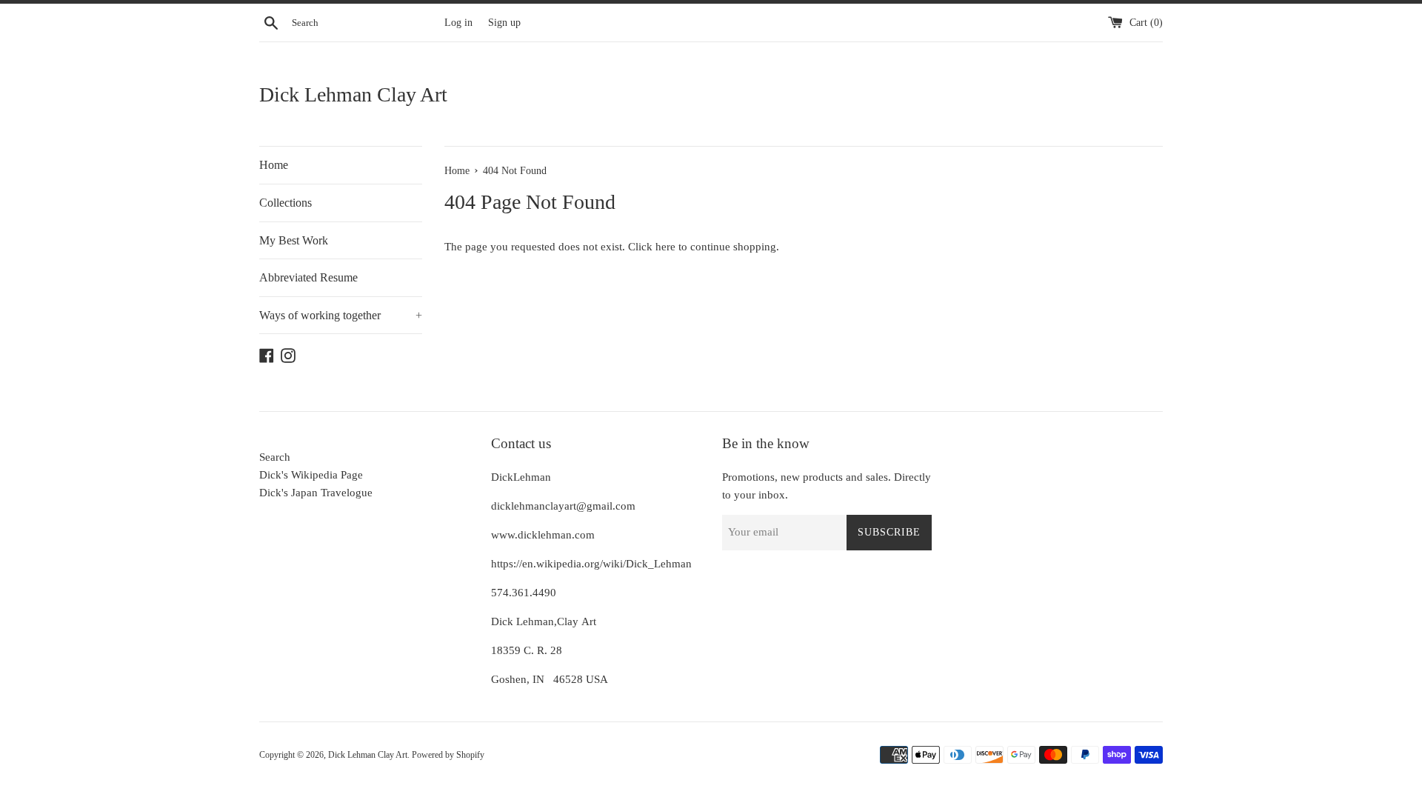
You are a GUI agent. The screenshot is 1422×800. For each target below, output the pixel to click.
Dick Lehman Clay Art (353, 94)
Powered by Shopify (448, 755)
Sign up (504, 22)
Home (273, 165)
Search (274, 457)
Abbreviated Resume (308, 277)
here (665, 247)
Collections (285, 202)
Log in (458, 22)
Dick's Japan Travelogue (316, 493)
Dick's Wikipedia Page (311, 475)
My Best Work (293, 240)
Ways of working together (340, 315)
